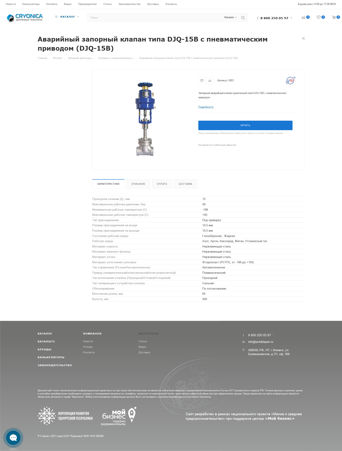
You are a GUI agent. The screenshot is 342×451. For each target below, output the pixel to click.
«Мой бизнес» (280, 418)
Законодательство (55, 365)
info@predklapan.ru (260, 341)
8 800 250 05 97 (274, 18)
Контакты (89, 352)
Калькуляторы (51, 357)
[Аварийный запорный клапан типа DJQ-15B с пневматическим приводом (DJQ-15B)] (145, 119)
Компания (92, 333)
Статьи (143, 341)
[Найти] (243, 17)
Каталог (45, 333)
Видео (142, 346)
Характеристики (108, 184)
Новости (88, 341)
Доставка (185, 184)
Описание (138, 184)
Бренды (44, 349)
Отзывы (88, 346)
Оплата (162, 184)
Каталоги (46, 341)
